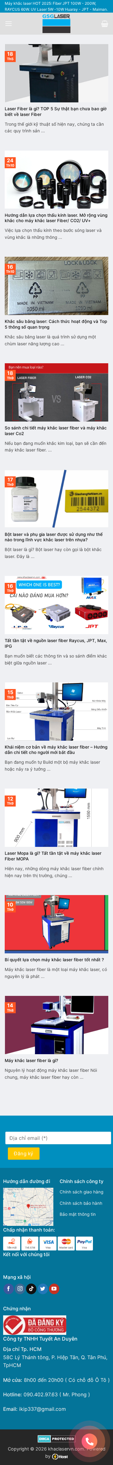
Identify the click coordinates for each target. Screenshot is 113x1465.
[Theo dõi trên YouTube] (54, 1289)
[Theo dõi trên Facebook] (8, 1289)
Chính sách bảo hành (81, 1203)
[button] (8, 23)
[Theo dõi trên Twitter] (43, 1289)
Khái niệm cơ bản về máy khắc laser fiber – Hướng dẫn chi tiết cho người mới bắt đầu (56, 749)
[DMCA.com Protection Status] (57, 1438)
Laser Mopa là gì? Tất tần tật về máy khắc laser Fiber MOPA (53, 856)
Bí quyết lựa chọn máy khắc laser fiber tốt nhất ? (54, 959)
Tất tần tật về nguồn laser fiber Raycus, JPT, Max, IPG (56, 643)
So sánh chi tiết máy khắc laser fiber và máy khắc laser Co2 (56, 430)
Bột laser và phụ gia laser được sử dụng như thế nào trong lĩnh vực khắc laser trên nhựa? (54, 537)
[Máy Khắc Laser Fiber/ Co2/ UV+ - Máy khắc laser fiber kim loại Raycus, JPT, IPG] (57, 24)
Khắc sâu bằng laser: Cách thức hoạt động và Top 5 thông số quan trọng (56, 324)
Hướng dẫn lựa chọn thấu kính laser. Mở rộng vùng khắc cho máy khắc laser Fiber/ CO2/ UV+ (56, 218)
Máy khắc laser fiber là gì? (31, 1060)
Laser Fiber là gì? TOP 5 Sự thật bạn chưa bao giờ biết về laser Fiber (55, 111)
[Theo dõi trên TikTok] (31, 1289)
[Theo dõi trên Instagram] (20, 1289)
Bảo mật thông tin (78, 1214)
